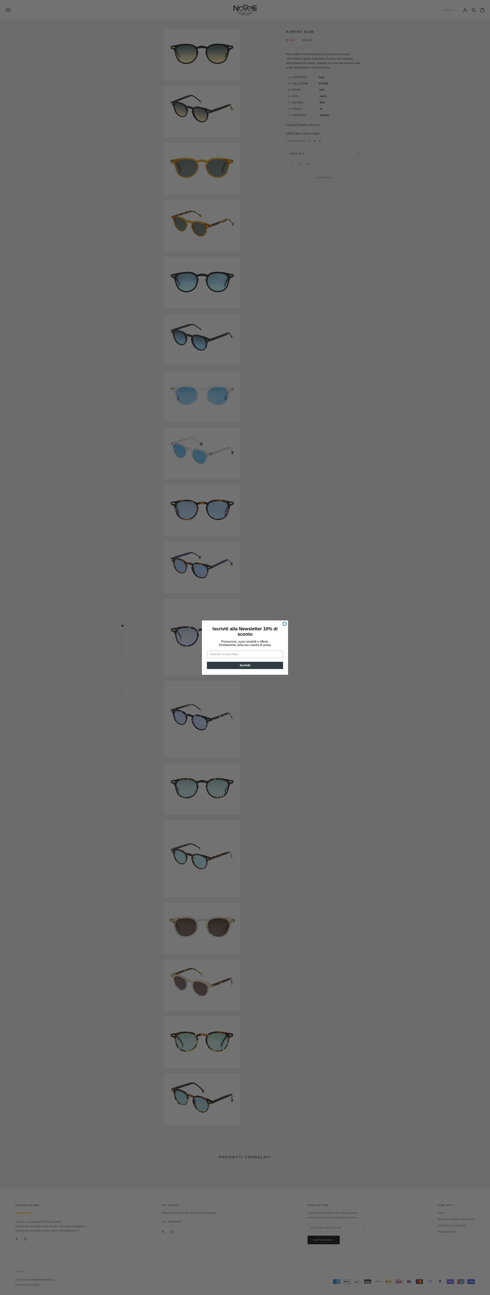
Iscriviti (245, 665)
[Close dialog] (285, 624)
